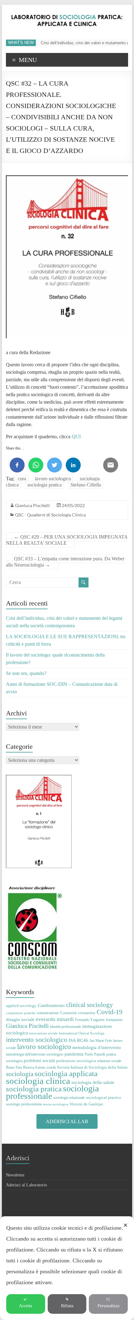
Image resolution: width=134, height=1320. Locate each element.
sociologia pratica (44, 484)
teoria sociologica (55, 1104)
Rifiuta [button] (67, 1305)
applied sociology (21, 1005)
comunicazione (48, 1013)
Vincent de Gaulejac (86, 1104)
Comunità (68, 1012)
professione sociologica (76, 1060)
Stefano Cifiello (85, 484)
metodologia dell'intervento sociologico (34, 1054)
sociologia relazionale (69, 1097)
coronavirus (86, 1013)
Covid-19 (109, 1012)
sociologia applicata (66, 1073)
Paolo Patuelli (95, 1054)
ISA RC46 (78, 1040)
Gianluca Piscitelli (32, 505)
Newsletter (15, 1175)
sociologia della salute (92, 1082)
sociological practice (103, 1097)
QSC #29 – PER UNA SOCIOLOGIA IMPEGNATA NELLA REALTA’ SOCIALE (67, 540)
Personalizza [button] (108, 1305)
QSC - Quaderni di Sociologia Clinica (50, 514)
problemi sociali (39, 1060)
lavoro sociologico (53, 478)
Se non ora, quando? (26, 673)
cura (22, 478)
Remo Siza (14, 1067)
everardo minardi (55, 1019)
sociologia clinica (38, 1081)
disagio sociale (20, 1019)
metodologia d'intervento (96, 1047)
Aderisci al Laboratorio (26, 1185)
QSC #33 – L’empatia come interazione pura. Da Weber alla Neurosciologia (65, 561)
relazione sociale (109, 1061)
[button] (67, 1121)
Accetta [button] (25, 1305)
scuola (51, 1067)
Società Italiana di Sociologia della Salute (92, 1067)
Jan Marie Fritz (100, 1040)
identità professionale (65, 1026)
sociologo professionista (24, 1104)
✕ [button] (125, 1225)
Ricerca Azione (34, 1067)
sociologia (19, 1074)
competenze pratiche (21, 1013)
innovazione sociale (43, 1033)
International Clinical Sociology (82, 1033)
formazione (114, 1020)
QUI (76, 436)
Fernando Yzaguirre (90, 1020)
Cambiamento (51, 1005)
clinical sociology (89, 1004)
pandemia (74, 1053)
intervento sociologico (36, 1039)
